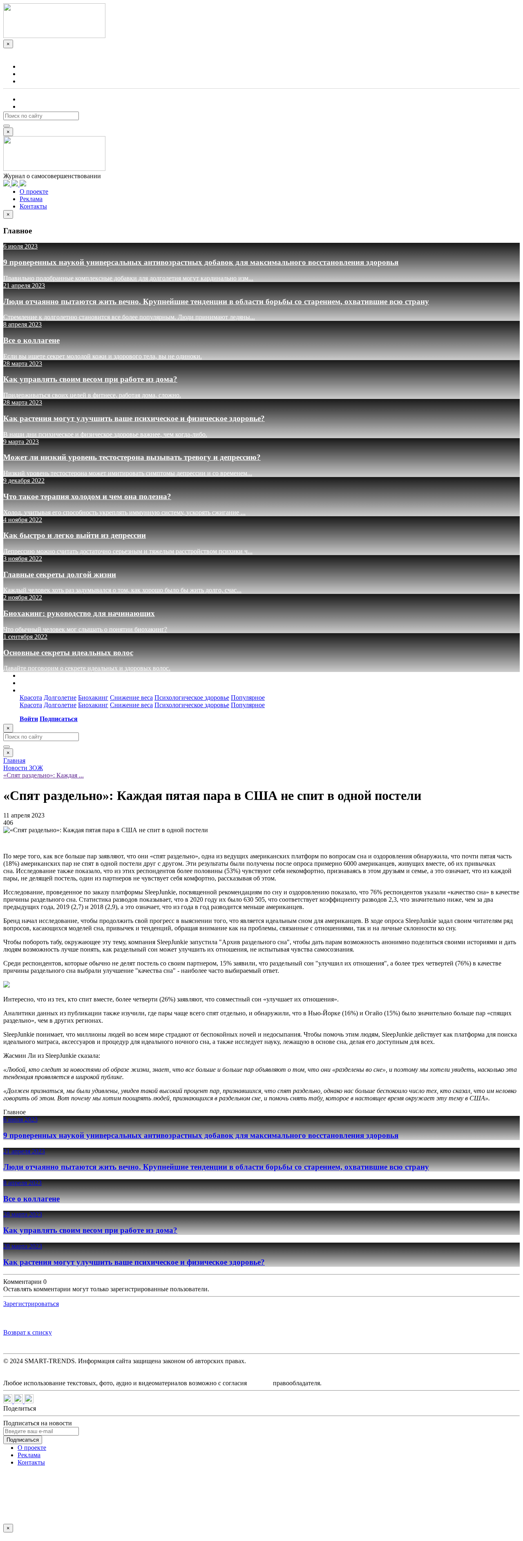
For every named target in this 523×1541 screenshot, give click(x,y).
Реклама (31, 73)
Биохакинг (93, 697)
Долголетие (60, 697)
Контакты (33, 81)
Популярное (248, 697)
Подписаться (38, 106)
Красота (31, 697)
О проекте (34, 66)
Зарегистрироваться (31, 1303)
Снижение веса (131, 697)
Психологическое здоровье (191, 697)
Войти (27, 99)
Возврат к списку (27, 1332)
